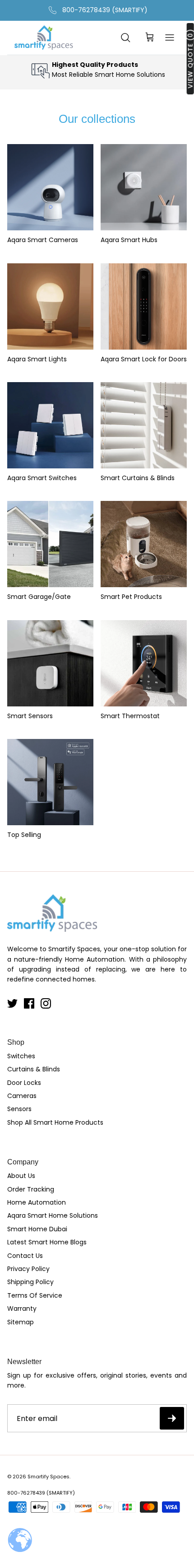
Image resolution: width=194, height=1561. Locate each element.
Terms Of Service (34, 1295)
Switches (21, 1056)
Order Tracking (30, 1189)
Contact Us (25, 1255)
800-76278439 (26, 1492)
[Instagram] (46, 1003)
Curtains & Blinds (33, 1069)
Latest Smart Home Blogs (47, 1242)
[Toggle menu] (170, 37)
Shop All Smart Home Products (55, 1122)
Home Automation (36, 1202)
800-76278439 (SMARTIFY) (105, 9)
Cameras (22, 1095)
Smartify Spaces (48, 1476)
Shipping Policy (30, 1281)
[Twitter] (12, 1003)
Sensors (19, 1108)
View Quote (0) (190, 59)
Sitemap (20, 1322)
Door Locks (24, 1082)
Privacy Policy (28, 1268)
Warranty (22, 1308)
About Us (21, 1175)
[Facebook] (29, 1003)
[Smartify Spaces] (43, 37)
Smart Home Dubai (37, 1229)
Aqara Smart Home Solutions (52, 1215)
